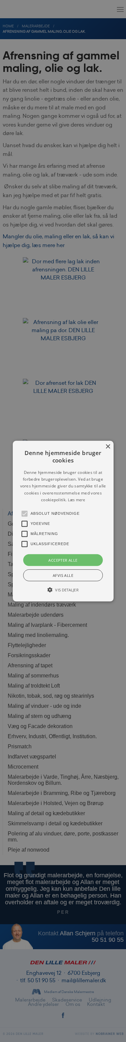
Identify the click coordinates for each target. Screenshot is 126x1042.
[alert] (63, 521)
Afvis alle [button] (63, 575)
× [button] (107, 446)
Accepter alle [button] (62, 559)
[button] (63, 520)
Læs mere (76, 499)
